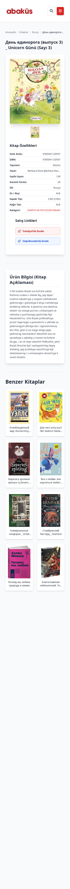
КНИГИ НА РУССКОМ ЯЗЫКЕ (44, 210)
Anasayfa (10, 32)
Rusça (35, 32)
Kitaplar (23, 32)
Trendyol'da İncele (33, 231)
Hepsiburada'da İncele (36, 241)
